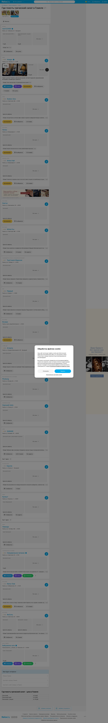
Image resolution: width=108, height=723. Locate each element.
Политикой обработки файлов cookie (60, 366)
